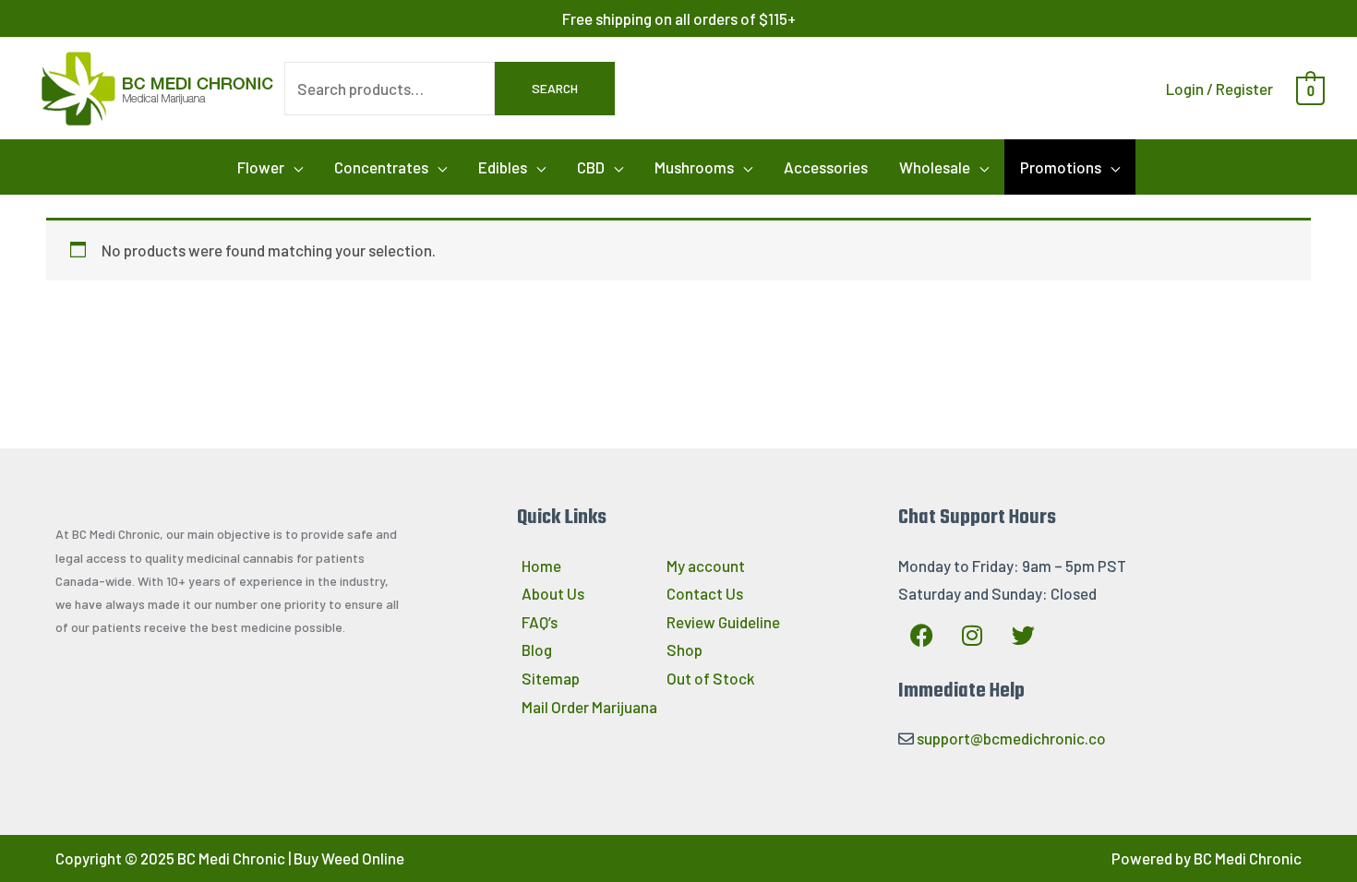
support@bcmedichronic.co (1011, 738)
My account (705, 565)
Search (555, 88)
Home (541, 565)
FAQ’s (540, 622)
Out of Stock (710, 678)
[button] (270, 167)
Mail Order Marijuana (589, 706)
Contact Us (704, 593)
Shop (684, 649)
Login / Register (1219, 88)
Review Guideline (723, 622)
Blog (537, 649)
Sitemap (551, 678)
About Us (553, 593)
